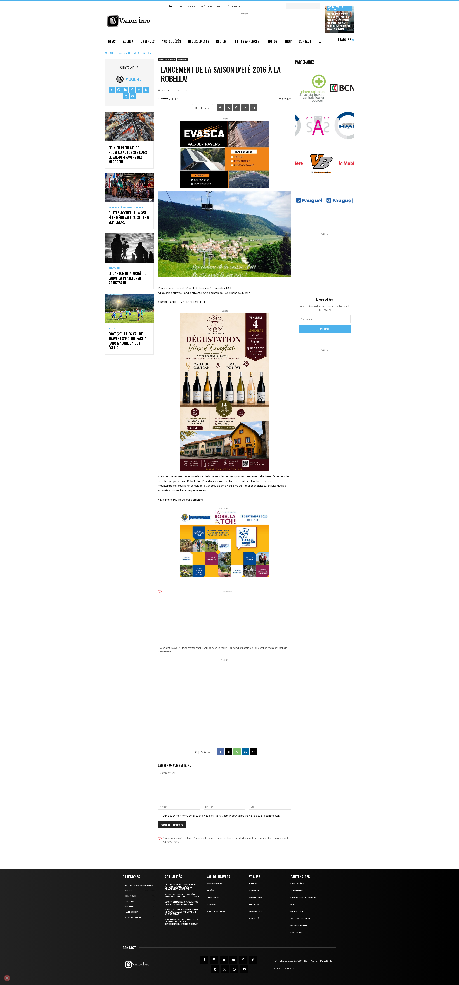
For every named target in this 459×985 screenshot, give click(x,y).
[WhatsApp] (236, 107)
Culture (114, 268)
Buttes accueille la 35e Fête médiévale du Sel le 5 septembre (128, 217)
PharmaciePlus (298, 925)
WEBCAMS (211, 904)
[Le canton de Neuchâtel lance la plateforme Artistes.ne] (129, 248)
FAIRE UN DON (255, 911)
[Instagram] (119, 90)
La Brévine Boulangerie (303, 897)
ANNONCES (254, 904)
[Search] (317, 6)
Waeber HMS (297, 890)
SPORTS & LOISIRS (216, 911)
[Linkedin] (125, 90)
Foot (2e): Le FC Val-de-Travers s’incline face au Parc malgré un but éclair (128, 340)
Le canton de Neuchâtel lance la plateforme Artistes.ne (127, 278)
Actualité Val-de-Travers (336, 8)
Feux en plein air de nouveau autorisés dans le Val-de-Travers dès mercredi (127, 154)
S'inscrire (324, 328)
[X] (126, 96)
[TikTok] (139, 90)
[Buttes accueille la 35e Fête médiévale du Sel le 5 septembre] (129, 187)
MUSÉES (210, 890)
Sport (112, 328)
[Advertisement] (244, 24)
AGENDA (253, 883)
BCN (292, 904)
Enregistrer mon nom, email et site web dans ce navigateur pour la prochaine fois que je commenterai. (222, 815)
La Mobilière (297, 883)
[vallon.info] (134, 21)
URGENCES (254, 890)
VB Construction (300, 918)
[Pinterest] (132, 90)
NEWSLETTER (255, 897)
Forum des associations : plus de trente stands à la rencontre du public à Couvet (181, 921)
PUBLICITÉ (254, 918)
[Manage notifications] (7, 978)
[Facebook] (112, 90)
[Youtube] (133, 96)
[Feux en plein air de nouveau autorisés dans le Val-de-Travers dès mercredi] (129, 126)
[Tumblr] (146, 90)
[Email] (253, 107)
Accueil (109, 53)
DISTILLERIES (213, 897)
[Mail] (233, 960)
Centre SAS (296, 932)
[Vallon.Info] (120, 79)
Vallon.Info (133, 79)
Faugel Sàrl (296, 911)
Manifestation (182, 59)
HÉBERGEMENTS (214, 883)
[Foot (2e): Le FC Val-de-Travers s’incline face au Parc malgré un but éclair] (129, 308)
